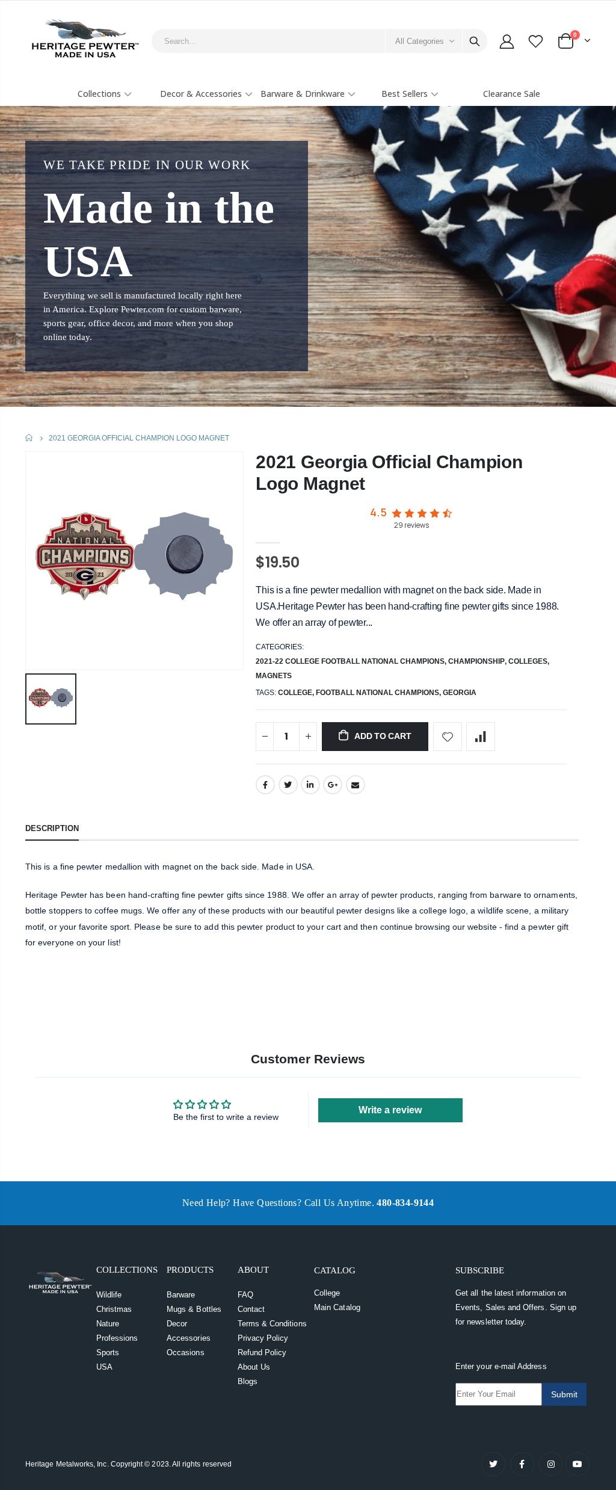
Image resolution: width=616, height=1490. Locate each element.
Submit (564, 1394)
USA (104, 1366)
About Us (254, 1366)
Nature (107, 1323)
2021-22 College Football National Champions (350, 661)
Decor (177, 1323)
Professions (117, 1338)
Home (29, 438)
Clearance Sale (511, 93)
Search (474, 41)
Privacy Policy (263, 1338)
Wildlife (109, 1294)
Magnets (274, 676)
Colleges (527, 661)
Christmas (114, 1309)
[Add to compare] (480, 736)
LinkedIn (310, 784)
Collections (99, 93)
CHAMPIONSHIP (476, 661)
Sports (107, 1352)
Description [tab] (52, 828)
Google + (332, 784)
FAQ (245, 1294)
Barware (181, 1294)
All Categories (419, 41)
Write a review (390, 1110)
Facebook (265, 784)
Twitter (288, 784)
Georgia (459, 692)
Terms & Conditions (272, 1323)
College (327, 1292)
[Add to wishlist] (447, 736)
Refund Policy (262, 1352)
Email (355, 784)
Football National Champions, (379, 692)
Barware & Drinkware (302, 93)
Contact (251, 1309)
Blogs (247, 1381)
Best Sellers (404, 93)
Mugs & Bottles (194, 1309)
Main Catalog (337, 1307)
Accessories (189, 1338)
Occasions (186, 1352)
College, (297, 692)
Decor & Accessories (201, 93)
